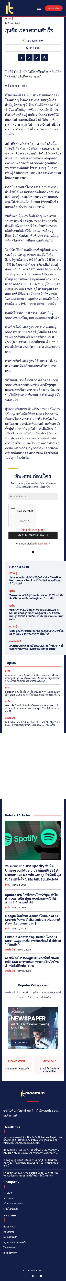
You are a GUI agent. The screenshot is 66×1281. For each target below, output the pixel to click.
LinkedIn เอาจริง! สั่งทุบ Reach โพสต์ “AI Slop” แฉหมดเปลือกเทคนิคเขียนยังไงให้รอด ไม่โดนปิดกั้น (32, 723)
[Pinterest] (37, 57)
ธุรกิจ (12, 591)
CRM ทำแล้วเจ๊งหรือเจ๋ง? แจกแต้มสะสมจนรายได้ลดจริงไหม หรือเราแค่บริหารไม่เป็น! (36, 632)
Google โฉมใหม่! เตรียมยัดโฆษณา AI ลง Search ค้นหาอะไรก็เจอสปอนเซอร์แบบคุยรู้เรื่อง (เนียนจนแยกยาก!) (33, 708)
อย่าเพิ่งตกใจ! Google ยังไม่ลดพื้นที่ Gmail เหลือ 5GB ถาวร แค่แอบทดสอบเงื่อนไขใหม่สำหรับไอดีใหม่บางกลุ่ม (32, 962)
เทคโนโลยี (15, 641)
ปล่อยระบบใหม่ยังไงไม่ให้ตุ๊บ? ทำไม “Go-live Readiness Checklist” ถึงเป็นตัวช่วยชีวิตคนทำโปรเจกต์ (35, 580)
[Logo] (9, 8)
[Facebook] (21, 57)
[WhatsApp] (44, 57)
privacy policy (43, 543)
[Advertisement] (33, 766)
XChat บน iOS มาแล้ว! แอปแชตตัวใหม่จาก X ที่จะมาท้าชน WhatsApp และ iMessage (36, 647)
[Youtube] (41, 1276)
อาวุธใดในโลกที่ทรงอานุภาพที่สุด (49, 1070)
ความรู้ (9, 18)
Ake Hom (37, 40)
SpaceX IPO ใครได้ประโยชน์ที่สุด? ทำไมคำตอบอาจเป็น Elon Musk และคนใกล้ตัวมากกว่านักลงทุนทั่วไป (32, 693)
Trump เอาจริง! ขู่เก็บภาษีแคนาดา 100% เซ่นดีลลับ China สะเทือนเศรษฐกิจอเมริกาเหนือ (36, 596)
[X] (29, 57)
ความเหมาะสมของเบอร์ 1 (17, 1068)
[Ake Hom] (25, 41)
